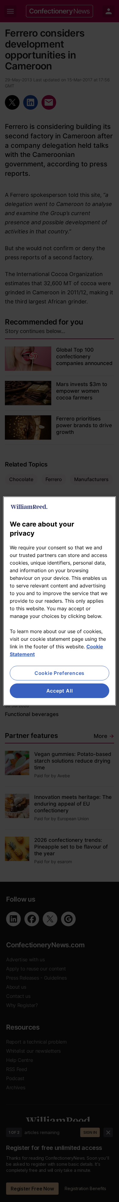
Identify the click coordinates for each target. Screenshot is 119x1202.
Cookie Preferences (59, 673)
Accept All (59, 691)
